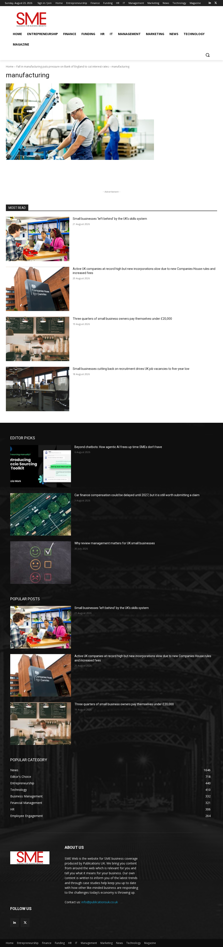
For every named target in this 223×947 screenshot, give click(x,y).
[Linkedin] (209, 3)
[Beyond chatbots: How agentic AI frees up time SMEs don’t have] (40, 466)
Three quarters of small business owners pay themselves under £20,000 (122, 318)
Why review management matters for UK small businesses (114, 543)
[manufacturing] (111, 121)
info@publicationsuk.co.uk (99, 902)
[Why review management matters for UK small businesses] (40, 562)
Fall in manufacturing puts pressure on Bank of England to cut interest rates (62, 66)
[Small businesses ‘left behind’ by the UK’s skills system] (37, 239)
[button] (207, 55)
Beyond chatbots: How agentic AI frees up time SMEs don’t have (118, 447)
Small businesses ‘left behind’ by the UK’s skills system (110, 218)
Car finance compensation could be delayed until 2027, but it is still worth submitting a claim (136, 495)
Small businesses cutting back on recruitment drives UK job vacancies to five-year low (131, 368)
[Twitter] (215, 3)
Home (10, 66)
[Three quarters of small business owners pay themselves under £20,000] (37, 339)
